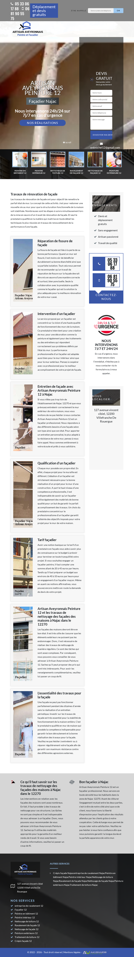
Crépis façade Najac (63, 873)
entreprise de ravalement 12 (29, 905)
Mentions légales (71, 952)
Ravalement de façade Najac (73, 881)
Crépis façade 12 (23, 941)
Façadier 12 (21, 909)
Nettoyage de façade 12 (26, 929)
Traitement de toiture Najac (84, 884)
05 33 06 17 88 (20, 6)
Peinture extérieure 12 (26, 933)
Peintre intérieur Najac (80, 877)
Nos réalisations (42, 123)
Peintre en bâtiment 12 (26, 913)
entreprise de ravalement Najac (89, 873)
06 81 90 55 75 (20, 13)
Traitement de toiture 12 (27, 937)
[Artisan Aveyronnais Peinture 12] (28, 29)
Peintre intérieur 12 (25, 917)
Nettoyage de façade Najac (100, 881)
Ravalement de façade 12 (27, 925)
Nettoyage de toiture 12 (27, 921)
